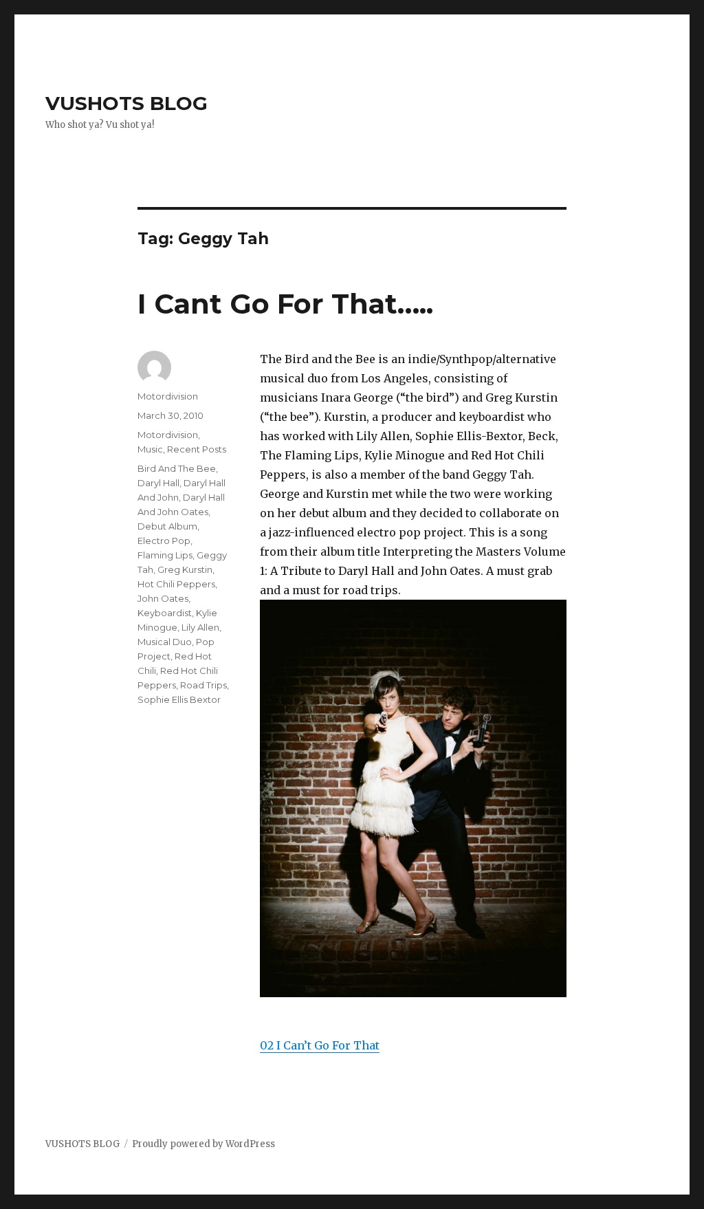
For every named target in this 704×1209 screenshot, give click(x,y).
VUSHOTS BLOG (126, 103)
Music (150, 449)
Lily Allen (200, 627)
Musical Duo (165, 641)
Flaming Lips (165, 554)
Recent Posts (196, 449)
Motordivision (168, 396)
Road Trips (203, 684)
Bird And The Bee (177, 468)
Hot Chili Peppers (176, 583)
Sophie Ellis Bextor (179, 699)
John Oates (163, 598)
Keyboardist (165, 612)
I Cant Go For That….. (285, 303)
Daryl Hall (158, 482)
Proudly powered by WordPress (203, 1144)
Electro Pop (164, 540)
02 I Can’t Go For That (320, 1045)
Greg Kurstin (184, 569)
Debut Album (167, 526)
